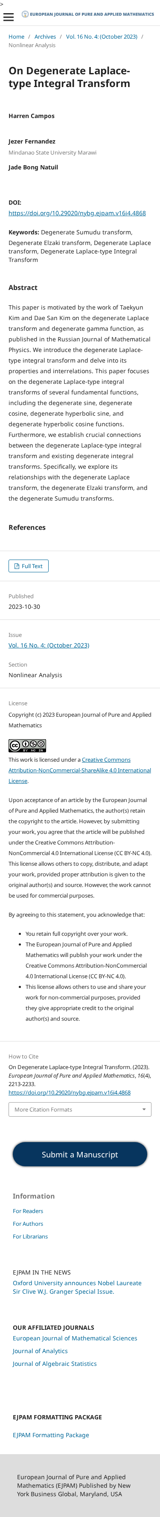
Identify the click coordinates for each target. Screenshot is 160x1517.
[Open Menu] (8, 16)
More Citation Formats (43, 1109)
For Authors (28, 1223)
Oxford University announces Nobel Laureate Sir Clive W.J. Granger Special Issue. (77, 1287)
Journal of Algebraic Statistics (55, 1363)
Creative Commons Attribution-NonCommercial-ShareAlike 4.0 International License (80, 770)
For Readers (28, 1211)
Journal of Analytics (40, 1351)
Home (16, 36)
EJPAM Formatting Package (51, 1435)
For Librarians (30, 1236)
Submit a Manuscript (80, 1154)
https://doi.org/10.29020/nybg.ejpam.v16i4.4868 (77, 213)
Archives (45, 36)
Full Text (31, 566)
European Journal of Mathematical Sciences (75, 1338)
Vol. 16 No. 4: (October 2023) (101, 36)
